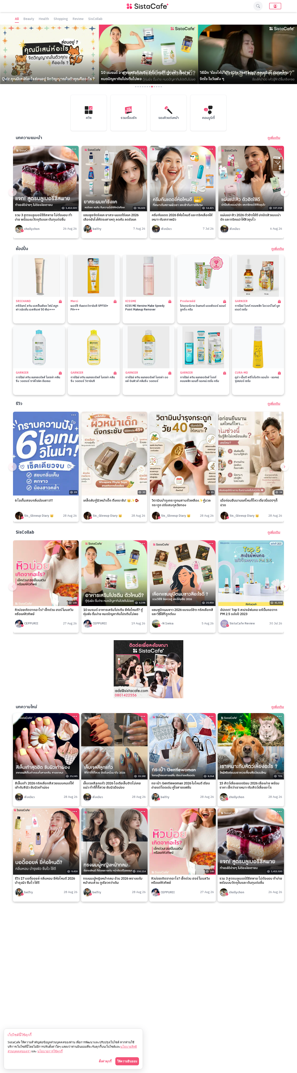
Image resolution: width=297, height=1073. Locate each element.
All (17, 19)
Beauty (28, 19)
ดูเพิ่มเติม (274, 138)
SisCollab (95, 19)
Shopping (61, 19)
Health (44, 19)
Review (78, 19)
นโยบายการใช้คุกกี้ (50, 1051)
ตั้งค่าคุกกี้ (105, 1061)
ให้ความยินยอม (127, 1061)
